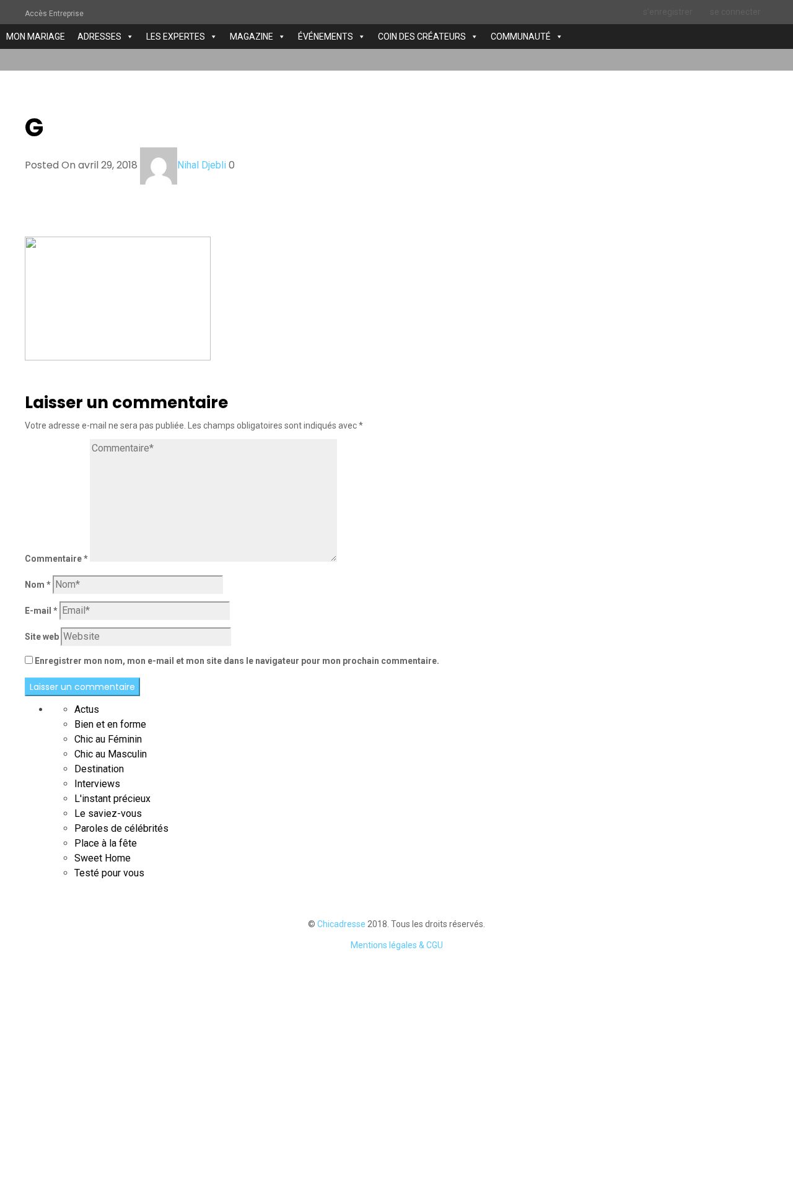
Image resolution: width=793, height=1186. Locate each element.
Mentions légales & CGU (397, 945)
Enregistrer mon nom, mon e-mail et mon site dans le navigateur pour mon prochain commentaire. (237, 661)
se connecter (735, 12)
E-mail (41, 611)
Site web (42, 637)
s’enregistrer (668, 12)
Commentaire (56, 559)
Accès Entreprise (54, 13)
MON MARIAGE (35, 36)
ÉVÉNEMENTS (325, 36)
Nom (38, 585)
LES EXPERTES (175, 36)
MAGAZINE (251, 36)
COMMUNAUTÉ (521, 36)
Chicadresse (341, 924)
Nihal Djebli (201, 165)
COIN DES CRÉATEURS (422, 36)
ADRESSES (99, 36)
